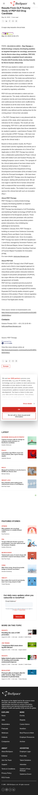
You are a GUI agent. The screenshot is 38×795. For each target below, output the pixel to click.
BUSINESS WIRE (14, 46)
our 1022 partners (14, 378)
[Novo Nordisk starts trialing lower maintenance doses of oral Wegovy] (32, 484)
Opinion (4, 526)
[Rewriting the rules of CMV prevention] (32, 632)
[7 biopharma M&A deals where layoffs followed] (32, 644)
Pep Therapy (26, 46)
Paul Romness (5, 534)
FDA (3, 539)
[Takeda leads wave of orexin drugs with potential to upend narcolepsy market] (32, 556)
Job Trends (6, 643)
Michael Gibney (6, 473)
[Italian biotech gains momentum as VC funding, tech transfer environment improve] (32, 657)
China (3, 565)
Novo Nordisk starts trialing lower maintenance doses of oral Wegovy (12, 483)
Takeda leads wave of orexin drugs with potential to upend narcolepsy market (14, 555)
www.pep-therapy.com (21, 256)
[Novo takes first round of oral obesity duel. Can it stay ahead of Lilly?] (32, 581)
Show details (27, 403)
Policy (4, 450)
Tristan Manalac (6, 584)
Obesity (4, 578)
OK (19, 409)
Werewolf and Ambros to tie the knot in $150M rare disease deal (14, 470)
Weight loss (6, 480)
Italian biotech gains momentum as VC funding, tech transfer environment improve (14, 660)
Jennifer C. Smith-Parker (24, 637)
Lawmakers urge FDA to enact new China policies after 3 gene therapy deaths (12, 454)
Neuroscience (7, 552)
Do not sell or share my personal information (19, 416)
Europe (6, 366)
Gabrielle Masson (6, 458)
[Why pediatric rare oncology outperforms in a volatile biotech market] (32, 529)
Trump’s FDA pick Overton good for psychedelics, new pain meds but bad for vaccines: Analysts (13, 543)
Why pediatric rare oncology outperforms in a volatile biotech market (12, 530)
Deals (4, 467)
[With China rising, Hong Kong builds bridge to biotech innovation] (32, 569)
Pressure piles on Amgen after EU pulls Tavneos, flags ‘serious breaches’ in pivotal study (13, 674)
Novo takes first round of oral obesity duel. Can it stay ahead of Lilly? (13, 581)
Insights (5, 630)
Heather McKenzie (6, 445)
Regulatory (6, 670)
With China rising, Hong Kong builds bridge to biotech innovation (13, 568)
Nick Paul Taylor (6, 486)
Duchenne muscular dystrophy (13, 437)
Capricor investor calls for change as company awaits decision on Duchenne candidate (13, 441)
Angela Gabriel (22, 649)
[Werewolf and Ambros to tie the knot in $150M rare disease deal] (32, 471)
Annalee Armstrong (7, 571)
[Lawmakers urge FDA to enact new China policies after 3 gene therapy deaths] (32, 454)
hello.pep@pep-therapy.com (11, 326)
